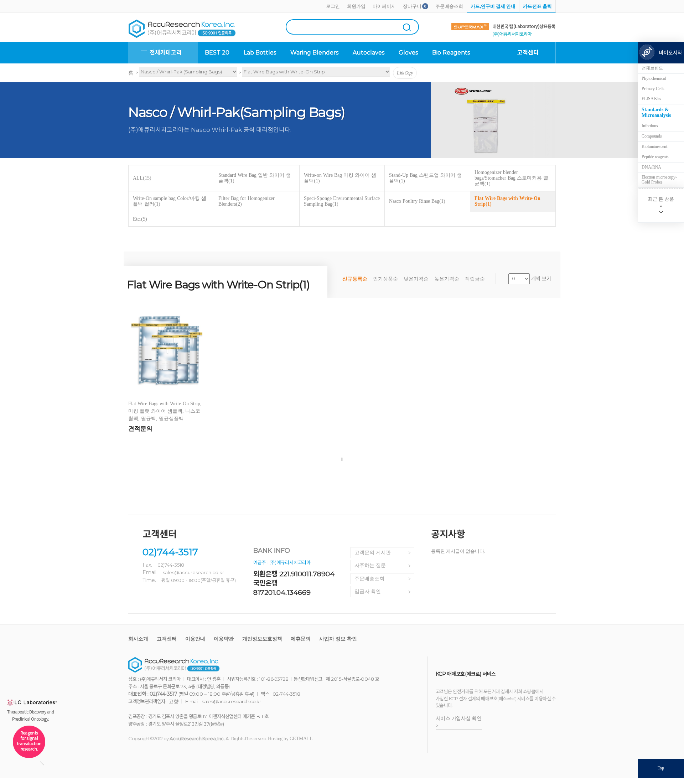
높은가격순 (446, 279)
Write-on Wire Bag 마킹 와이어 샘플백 (340, 178)
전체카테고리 (166, 52)
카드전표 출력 (537, 6)
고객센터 (167, 639)
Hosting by (290, 738)
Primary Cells (653, 88)
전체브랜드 (652, 68)
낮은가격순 (416, 279)
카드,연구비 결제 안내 (493, 6)
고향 (173, 701)
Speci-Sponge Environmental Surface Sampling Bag (342, 201)
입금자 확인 (367, 591)
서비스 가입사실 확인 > (459, 722)
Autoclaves (368, 52)
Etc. (140, 219)
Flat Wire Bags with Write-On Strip (507, 201)
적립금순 (475, 279)
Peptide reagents (655, 156)
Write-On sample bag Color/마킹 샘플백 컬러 (169, 201)
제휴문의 (301, 639)
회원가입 (356, 6)
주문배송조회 (449, 6)
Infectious (650, 125)
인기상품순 (385, 279)
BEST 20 (217, 52)
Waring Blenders (314, 52)
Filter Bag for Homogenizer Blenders (246, 201)
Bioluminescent (654, 146)
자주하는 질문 (370, 565)
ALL (142, 178)
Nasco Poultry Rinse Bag (417, 201)
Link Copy (405, 73)
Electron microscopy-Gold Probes (659, 180)
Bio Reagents (451, 52)
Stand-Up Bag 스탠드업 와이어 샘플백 (425, 178)
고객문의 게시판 (372, 552)
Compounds (652, 136)
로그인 (333, 6)
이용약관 (224, 639)
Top (661, 768)
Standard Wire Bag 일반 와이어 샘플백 (254, 178)
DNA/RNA (651, 167)
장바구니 (412, 6)
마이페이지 (384, 6)
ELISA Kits (651, 98)
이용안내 (195, 639)
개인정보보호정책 (262, 639)
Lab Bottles (260, 52)
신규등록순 (354, 279)
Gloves (408, 52)
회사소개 (138, 639)
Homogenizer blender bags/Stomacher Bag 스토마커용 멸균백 (511, 178)
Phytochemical (654, 78)
